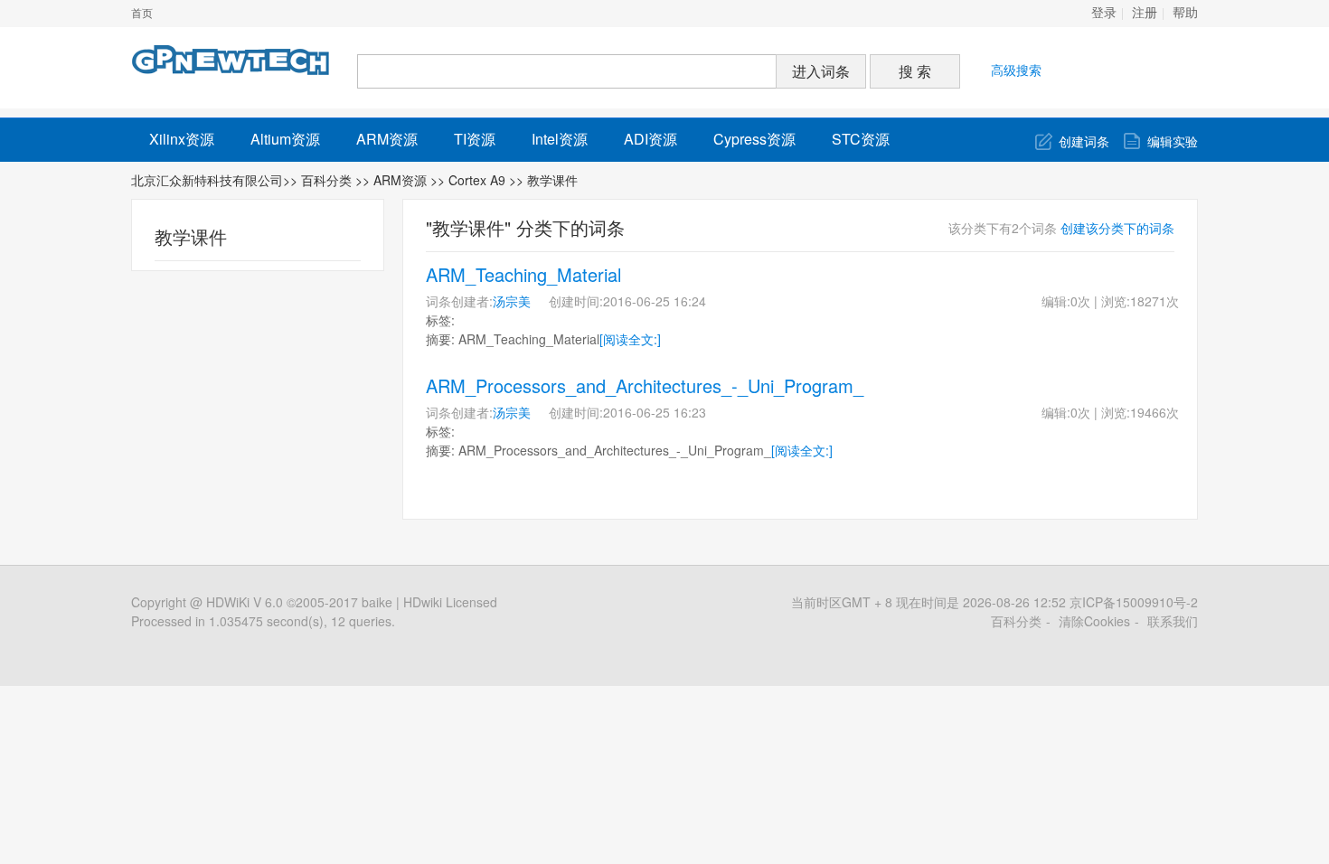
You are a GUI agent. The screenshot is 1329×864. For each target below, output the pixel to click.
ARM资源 (387, 138)
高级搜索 (1016, 70)
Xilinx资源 (181, 138)
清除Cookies (1094, 621)
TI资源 (474, 138)
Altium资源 (285, 138)
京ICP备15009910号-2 (1134, 602)
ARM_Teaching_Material (523, 274)
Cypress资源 (754, 138)
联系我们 (1172, 621)
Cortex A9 (478, 180)
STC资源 (861, 138)
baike (377, 602)
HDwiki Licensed (450, 602)
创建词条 (1084, 141)
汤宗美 (512, 301)
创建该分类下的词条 (1117, 228)
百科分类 (326, 180)
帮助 (1185, 13)
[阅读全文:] (630, 339)
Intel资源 (560, 138)
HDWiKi (228, 602)
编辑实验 (1172, 141)
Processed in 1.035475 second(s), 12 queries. (263, 621)
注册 (1144, 13)
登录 (1104, 13)
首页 (142, 13)
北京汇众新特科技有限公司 (207, 180)
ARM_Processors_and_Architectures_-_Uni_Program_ (644, 385)
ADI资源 (650, 138)
